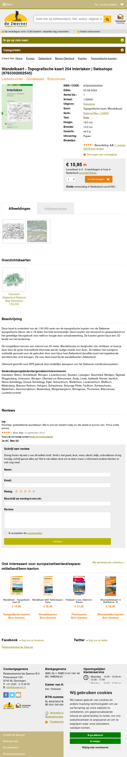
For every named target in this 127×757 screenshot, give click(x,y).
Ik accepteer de (25, 533)
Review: (9, 509)
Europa (30, 58)
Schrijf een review (93, 148)
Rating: (8, 491)
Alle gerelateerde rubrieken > (108, 562)
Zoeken (107, 19)
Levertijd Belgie (88, 172)
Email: (8, 480)
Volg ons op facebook (32, 640)
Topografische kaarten (104, 58)
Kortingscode (10, 741)
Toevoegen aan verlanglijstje (102, 154)
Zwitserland (44, 58)
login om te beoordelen (41, 436)
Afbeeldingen (19, 208)
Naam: (8, 469)
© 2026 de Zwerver (14, 734)
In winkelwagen (96, 179)
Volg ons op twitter (98, 640)
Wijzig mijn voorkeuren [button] (95, 747)
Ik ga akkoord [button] (95, 735)
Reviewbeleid (10, 747)
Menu (9, 4)
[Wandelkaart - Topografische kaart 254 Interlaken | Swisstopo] (17, 106)
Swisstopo (89, 104)
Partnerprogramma (14, 754)
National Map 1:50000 (96, 113)
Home (19, 58)
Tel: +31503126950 (105, 4)
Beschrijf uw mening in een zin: (23, 498)
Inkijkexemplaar (55, 208)
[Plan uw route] (18, 695)
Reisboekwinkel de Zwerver (17, 647)
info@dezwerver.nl (15, 687)
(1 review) (119, 145)
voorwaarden (34, 533)
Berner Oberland (64, 58)
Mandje (122, 4)
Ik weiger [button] (95, 741)
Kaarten (82, 58)
